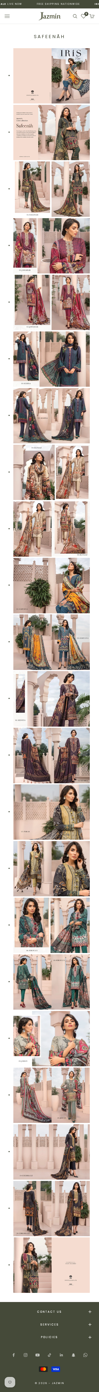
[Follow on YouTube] (37, 1355)
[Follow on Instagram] (25, 1355)
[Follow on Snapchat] (73, 1355)
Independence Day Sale (52, 4)
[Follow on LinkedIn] (61, 1355)
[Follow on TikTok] (49, 1355)
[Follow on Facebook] (13, 1355)
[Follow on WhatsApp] (85, 1355)
